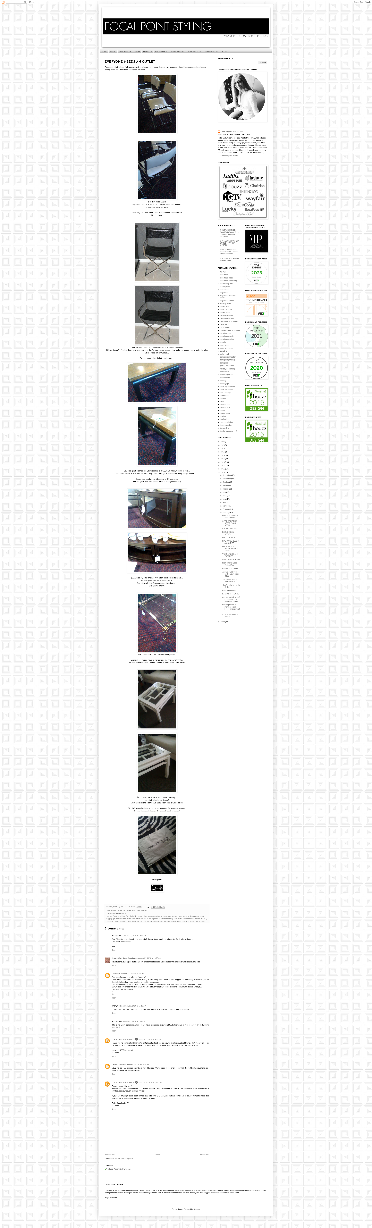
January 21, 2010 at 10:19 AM (134, 936)
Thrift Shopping (141, 910)
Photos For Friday (229, 590)
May (224, 499)
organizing (224, 395)
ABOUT (113, 51)
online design (225, 393)
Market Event (225, 307)
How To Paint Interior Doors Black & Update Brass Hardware (229, 252)
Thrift (134, 910)
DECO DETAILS (228, 538)
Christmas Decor (226, 278)
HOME (104, 51)
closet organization (227, 336)
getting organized (227, 366)
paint (222, 401)
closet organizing (227, 339)
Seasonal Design (227, 318)
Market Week (225, 312)
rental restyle (225, 413)
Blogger (197, 1209)
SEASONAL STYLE (194, 51)
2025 (223, 442)
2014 (223, 459)
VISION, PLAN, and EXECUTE (230, 555)
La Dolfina (116, 973)
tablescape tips (226, 425)
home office (224, 372)
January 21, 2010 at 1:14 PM (133, 1021)
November (227, 479)
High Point (224, 293)
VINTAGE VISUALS (230, 529)
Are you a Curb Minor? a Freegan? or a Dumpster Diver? (231, 599)
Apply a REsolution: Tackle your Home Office (230, 574)
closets (223, 342)
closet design (225, 333)
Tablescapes (225, 327)
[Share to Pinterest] (163, 907)
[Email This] (152, 907)
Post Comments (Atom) (124, 1159)
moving (223, 381)
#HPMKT (223, 272)
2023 (223, 445)
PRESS (137, 51)
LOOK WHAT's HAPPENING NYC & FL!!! (230, 548)
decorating (224, 345)
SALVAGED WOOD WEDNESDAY (229, 580)
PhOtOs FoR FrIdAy (230, 568)
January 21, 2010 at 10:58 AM (132, 973)
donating (223, 351)
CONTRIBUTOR (125, 51)
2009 (223, 622)
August (226, 489)
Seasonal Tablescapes (229, 321)
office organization (227, 387)
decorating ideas (226, 348)
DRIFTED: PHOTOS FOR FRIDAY (230, 517)
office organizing (226, 390)
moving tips (224, 384)
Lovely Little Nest (119, 1064)
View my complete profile (228, 156)
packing (223, 399)
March (225, 506)
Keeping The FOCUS (230, 594)
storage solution (226, 422)
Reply (114, 950)
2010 (223, 472)
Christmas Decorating (228, 281)
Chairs (113, 910)
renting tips (224, 419)
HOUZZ (224, 51)
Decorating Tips (226, 284)
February (226, 509)
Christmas (224, 275)
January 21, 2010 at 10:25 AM (149, 958)
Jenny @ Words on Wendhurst (124, 958)
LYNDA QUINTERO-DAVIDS (123, 1039)
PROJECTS (147, 51)
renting (223, 416)
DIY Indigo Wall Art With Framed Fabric (229, 259)
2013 (223, 462)
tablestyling (224, 428)
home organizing (227, 375)
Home (157, 1155)
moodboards (225, 378)
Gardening (224, 290)
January (226, 513)
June (225, 496)
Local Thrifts (121, 910)
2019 (223, 449)
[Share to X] (158, 907)
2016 (223, 452)
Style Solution (225, 324)
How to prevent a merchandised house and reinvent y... (231, 608)
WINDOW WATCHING (231, 560)
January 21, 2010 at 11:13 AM (134, 1006)
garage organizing (227, 360)
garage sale (225, 363)
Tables (128, 910)
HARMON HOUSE (211, 51)
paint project (225, 404)
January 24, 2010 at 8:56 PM (138, 1064)
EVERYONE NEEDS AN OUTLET (230, 542)
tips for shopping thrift (228, 431)
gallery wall (224, 354)
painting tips (225, 407)
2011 (223, 469)
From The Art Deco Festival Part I (229, 564)
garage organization (228, 357)
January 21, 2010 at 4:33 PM (150, 1039)
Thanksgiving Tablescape (230, 330)
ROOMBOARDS (161, 51)
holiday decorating (227, 369)
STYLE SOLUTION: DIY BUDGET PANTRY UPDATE (229, 243)
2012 (223, 466)
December (227, 475)
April (225, 502)
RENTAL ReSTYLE (177, 51)
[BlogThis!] (155, 907)
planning (223, 410)
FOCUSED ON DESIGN (228, 533)
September (227, 485)
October (226, 482)
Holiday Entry (225, 304)
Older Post (204, 1155)
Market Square (226, 310)
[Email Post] (148, 907)
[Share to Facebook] (160, 907)
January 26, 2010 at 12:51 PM (150, 1082)
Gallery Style (225, 287)
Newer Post (110, 1155)
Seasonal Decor (226, 316)
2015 (223, 455)
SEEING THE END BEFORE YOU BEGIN (229, 523)
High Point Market (227, 301)
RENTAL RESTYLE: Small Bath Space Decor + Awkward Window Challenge (229, 233)
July (224, 492)
